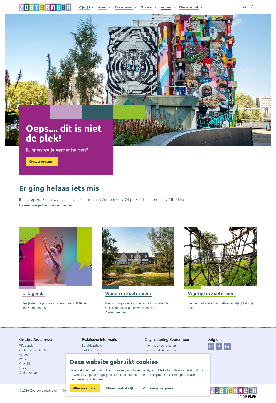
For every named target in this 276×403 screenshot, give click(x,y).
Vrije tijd (24, 364)
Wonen (24, 359)
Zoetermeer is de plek (33, 350)
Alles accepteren (85, 388)
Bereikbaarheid (92, 345)
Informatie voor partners (160, 345)
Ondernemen (28, 373)
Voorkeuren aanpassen (159, 388)
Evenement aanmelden (160, 350)
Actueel (24, 355)
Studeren (25, 368)
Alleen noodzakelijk (120, 388)
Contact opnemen (41, 161)
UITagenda (26, 345)
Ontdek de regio (93, 350)
